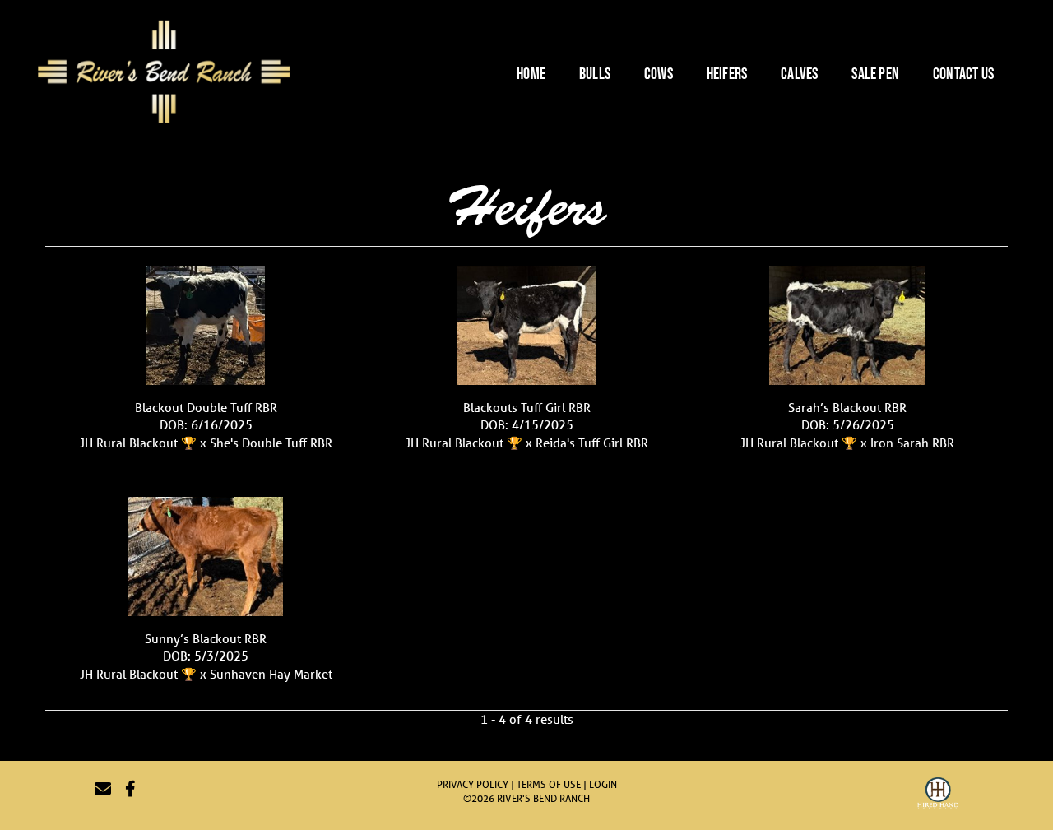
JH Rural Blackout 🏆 (140, 442)
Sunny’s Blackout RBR (206, 638)
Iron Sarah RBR (912, 442)
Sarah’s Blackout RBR (847, 407)
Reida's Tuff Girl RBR (592, 442)
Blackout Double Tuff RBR (206, 407)
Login (603, 784)
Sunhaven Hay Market (271, 673)
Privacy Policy (472, 784)
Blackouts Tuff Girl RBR (527, 407)
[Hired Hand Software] (937, 795)
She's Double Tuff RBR (271, 442)
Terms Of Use (549, 784)
